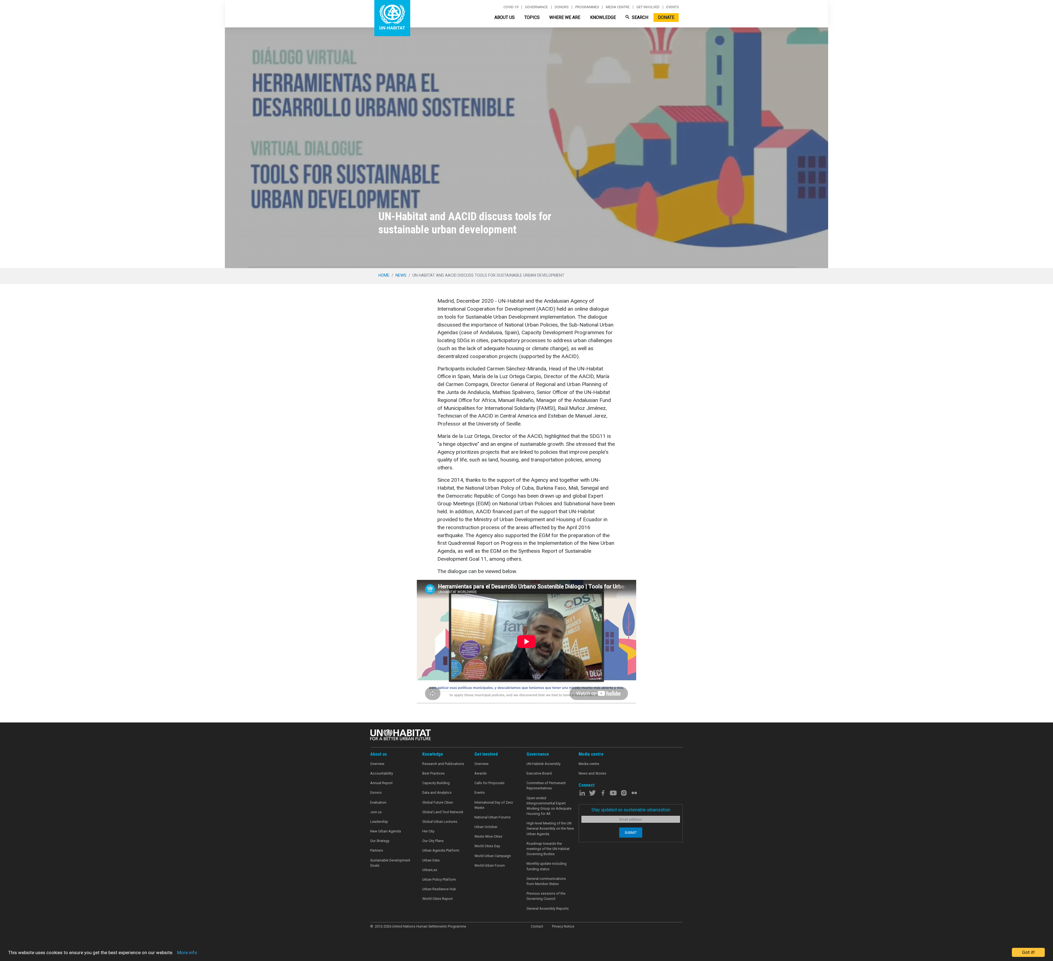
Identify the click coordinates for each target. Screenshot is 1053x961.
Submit (631, 832)
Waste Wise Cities (488, 836)
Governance (536, 7)
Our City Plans (433, 841)
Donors (561, 7)
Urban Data (431, 860)
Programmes (587, 7)
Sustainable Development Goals (390, 863)
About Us (504, 17)
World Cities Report (437, 899)
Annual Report (381, 783)
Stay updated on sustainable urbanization (630, 809)
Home (383, 275)
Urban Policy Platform (439, 879)
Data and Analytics (437, 792)
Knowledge (603, 17)
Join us (376, 812)
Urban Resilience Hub (439, 889)
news (400, 275)
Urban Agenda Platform (440, 850)
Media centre (618, 7)
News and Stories (592, 773)
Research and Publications (443, 764)
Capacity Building (436, 783)
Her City (428, 831)
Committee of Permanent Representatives (546, 785)
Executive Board (539, 773)
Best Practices (433, 773)
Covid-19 (510, 7)
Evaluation (378, 802)
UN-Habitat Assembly (543, 764)
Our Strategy (379, 841)
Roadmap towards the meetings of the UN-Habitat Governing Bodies (548, 848)
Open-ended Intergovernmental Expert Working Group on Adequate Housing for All (548, 806)
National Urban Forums (492, 817)
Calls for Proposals (489, 783)
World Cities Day (487, 846)
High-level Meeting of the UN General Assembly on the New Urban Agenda (550, 828)
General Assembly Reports (547, 908)
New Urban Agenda (385, 831)
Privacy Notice (563, 926)
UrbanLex (429, 870)
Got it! (1028, 952)
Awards (480, 773)
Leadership (379, 822)
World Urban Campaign (492, 856)
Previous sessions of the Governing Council (545, 896)
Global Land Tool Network (442, 812)
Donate (666, 17)
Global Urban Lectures (439, 822)
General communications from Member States (546, 881)
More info (187, 952)
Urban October (485, 827)
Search (639, 17)
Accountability (381, 773)
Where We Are (564, 17)
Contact (537, 926)
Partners (376, 850)
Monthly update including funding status (546, 866)
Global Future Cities (437, 802)
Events (672, 7)
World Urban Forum (489, 865)
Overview (377, 764)
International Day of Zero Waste (493, 805)
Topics (532, 17)
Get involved (647, 7)
